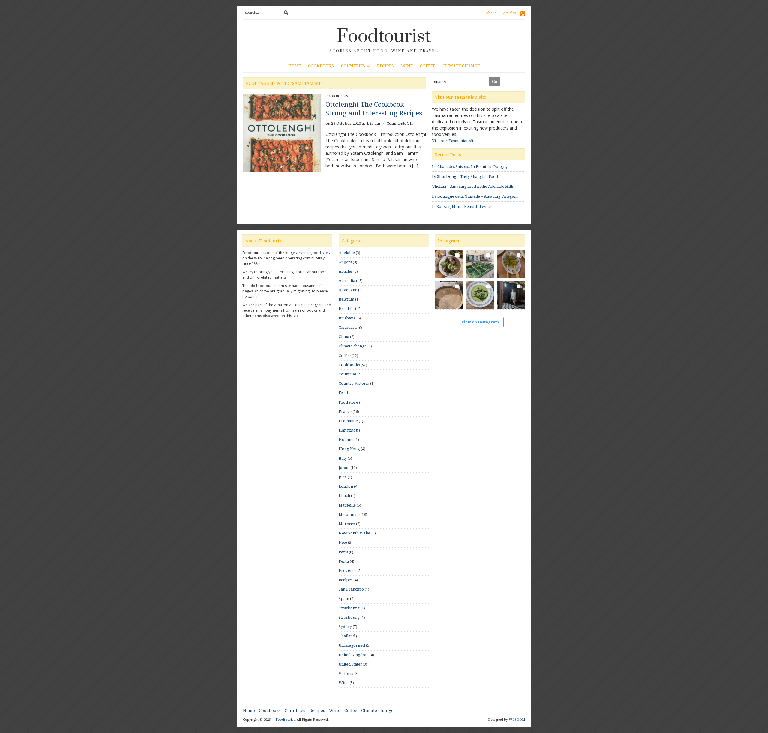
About (491, 13)
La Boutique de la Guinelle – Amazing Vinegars (475, 196)
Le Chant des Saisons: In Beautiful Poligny (470, 166)
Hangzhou (348, 430)
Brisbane (347, 318)
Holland (346, 439)
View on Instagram (480, 322)
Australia (347, 280)
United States (350, 664)
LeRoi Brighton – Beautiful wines (462, 206)
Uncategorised (352, 645)
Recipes (385, 66)
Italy (343, 458)
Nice (343, 542)
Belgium (346, 299)
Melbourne (349, 514)
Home (294, 66)
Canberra (348, 327)
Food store (348, 402)
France (345, 411)
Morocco (347, 524)
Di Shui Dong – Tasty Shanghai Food (465, 176)
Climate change (461, 66)
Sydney (345, 626)
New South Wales (354, 533)
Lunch (344, 495)
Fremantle (348, 421)
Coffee (427, 66)
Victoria (346, 673)
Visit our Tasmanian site (454, 141)
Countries (353, 66)
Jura (343, 477)
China (344, 336)
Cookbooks (321, 66)
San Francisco (351, 589)
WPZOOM (517, 720)
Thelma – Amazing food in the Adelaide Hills (473, 186)
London (346, 486)
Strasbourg (349, 608)
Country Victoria (354, 383)
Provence (347, 570)
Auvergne (348, 290)
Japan (344, 467)
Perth (344, 561)
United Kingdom (354, 655)
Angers (345, 262)
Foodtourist (384, 36)
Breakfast (347, 309)
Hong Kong (349, 449)
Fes (341, 392)
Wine (407, 66)
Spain (344, 598)
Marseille (347, 505)
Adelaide (347, 252)
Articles (509, 13)
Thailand (347, 636)
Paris (343, 552)
